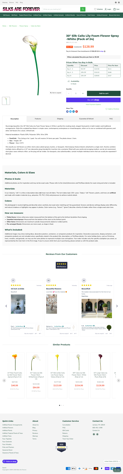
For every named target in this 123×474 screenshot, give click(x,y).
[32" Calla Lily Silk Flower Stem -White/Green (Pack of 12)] (36, 362)
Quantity (69, 89)
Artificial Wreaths (70, 15)
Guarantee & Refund (86, 119)
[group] (14, 375)
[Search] (82, 9)
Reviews (35, 433)
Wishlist (100, 9)
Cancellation (66, 425)
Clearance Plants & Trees (10, 453)
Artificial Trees (37, 15)
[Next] (117, 306)
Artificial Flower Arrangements (12, 425)
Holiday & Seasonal (102, 15)
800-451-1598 (97, 428)
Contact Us (96, 430)
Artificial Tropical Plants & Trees (12, 433)
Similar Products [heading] (61, 344)
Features (38, 119)
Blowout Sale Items (114, 15)
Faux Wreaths (6, 444)
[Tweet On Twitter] (70, 111)
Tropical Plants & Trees (25, 15)
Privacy (34, 430)
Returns (11, 2)
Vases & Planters (81, 15)
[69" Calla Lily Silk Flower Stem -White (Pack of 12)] (79, 362)
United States (111, 461)
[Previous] (6, 306)
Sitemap (35, 436)
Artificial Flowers (7, 428)
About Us (35, 425)
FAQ (17, 2)
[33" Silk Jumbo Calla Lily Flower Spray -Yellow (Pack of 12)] (57, 362)
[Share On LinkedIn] (73, 111)
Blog (21, 2)
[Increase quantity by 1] (83, 93)
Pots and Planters (8, 447)
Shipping (4, 2)
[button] (18, 304)
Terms (34, 439)
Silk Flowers (6, 15)
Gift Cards (65, 430)
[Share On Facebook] (67, 111)
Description (15, 119)
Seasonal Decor (7, 450)
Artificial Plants (7, 430)
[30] (6, 101)
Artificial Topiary (47, 15)
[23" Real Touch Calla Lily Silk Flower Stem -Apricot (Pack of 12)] (14, 362)
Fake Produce (91, 15)
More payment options (93, 104)
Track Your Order (67, 439)
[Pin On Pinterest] (76, 111)
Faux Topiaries (7, 439)
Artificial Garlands (59, 15)
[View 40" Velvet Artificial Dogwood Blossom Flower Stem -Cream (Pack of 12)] (74, 328)
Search (4, 468)
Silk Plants (14, 15)
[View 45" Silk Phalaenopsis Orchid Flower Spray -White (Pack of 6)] (38, 328)
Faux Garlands (7, 442)
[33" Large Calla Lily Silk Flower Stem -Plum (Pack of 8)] (100, 362)
